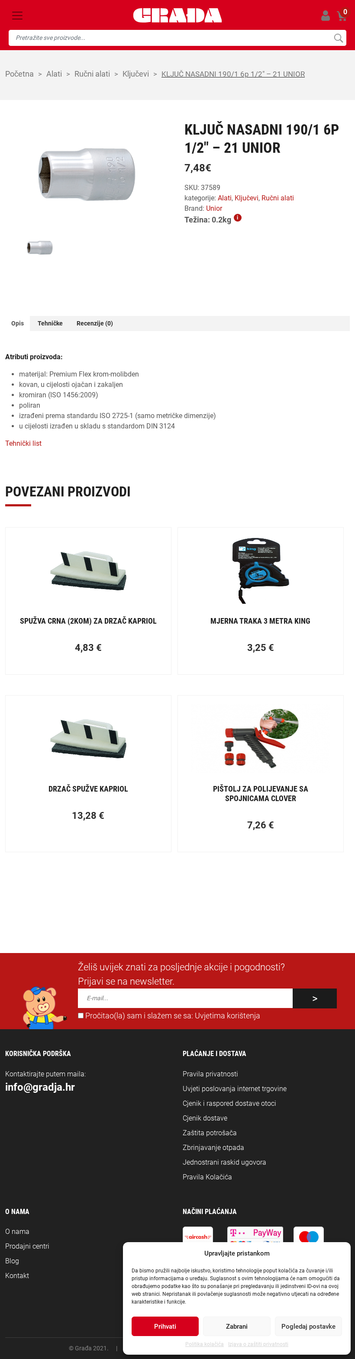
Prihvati (165, 1326)
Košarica (342, 14)
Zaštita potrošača (210, 1133)
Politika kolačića (204, 1344)
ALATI (54, 73)
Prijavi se (325, 15)
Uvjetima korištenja (227, 1015)
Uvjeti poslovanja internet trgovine (235, 1089)
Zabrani (237, 1326)
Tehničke (50, 323)
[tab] (17, 323)
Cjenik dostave (205, 1118)
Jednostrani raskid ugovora (224, 1162)
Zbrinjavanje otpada (213, 1147)
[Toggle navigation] (17, 15)
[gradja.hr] (177, 15)
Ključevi (136, 73)
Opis (17, 323)
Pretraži (338, 38)
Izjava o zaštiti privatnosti (258, 1344)
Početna (19, 73)
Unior (214, 208)
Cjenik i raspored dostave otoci (229, 1103)
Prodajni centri (27, 1246)
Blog (12, 1261)
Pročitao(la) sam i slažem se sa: (172, 1015)
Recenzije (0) (95, 323)
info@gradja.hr (40, 1087)
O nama (17, 1231)
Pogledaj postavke (308, 1326)
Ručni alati (92, 73)
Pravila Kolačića (207, 1177)
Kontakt (17, 1276)
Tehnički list (23, 443)
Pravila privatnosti (210, 1074)
